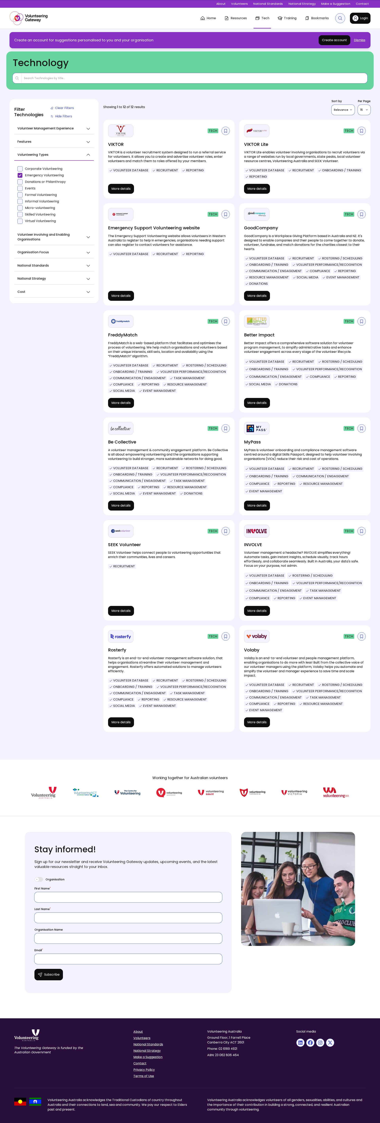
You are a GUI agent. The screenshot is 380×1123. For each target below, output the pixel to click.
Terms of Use (143, 1076)
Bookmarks (320, 18)
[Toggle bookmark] (225, 131)
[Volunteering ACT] (86, 792)
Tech (265, 18)
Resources (239, 18)
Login (364, 18)
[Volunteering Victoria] (294, 792)
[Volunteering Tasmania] (252, 792)
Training (290, 18)
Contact (362, 4)
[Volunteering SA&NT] (211, 792)
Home (211, 18)
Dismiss (359, 40)
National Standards (268, 4)
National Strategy (302, 4)
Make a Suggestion (335, 4)
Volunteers (239, 4)
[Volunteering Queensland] (169, 792)
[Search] (340, 18)
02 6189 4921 (227, 1048)
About (221, 4)
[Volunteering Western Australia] (336, 792)
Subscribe (52, 974)
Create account (334, 40)
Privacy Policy (144, 1070)
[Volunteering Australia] (44, 792)
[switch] (38, 879)
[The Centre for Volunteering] (127, 792)
